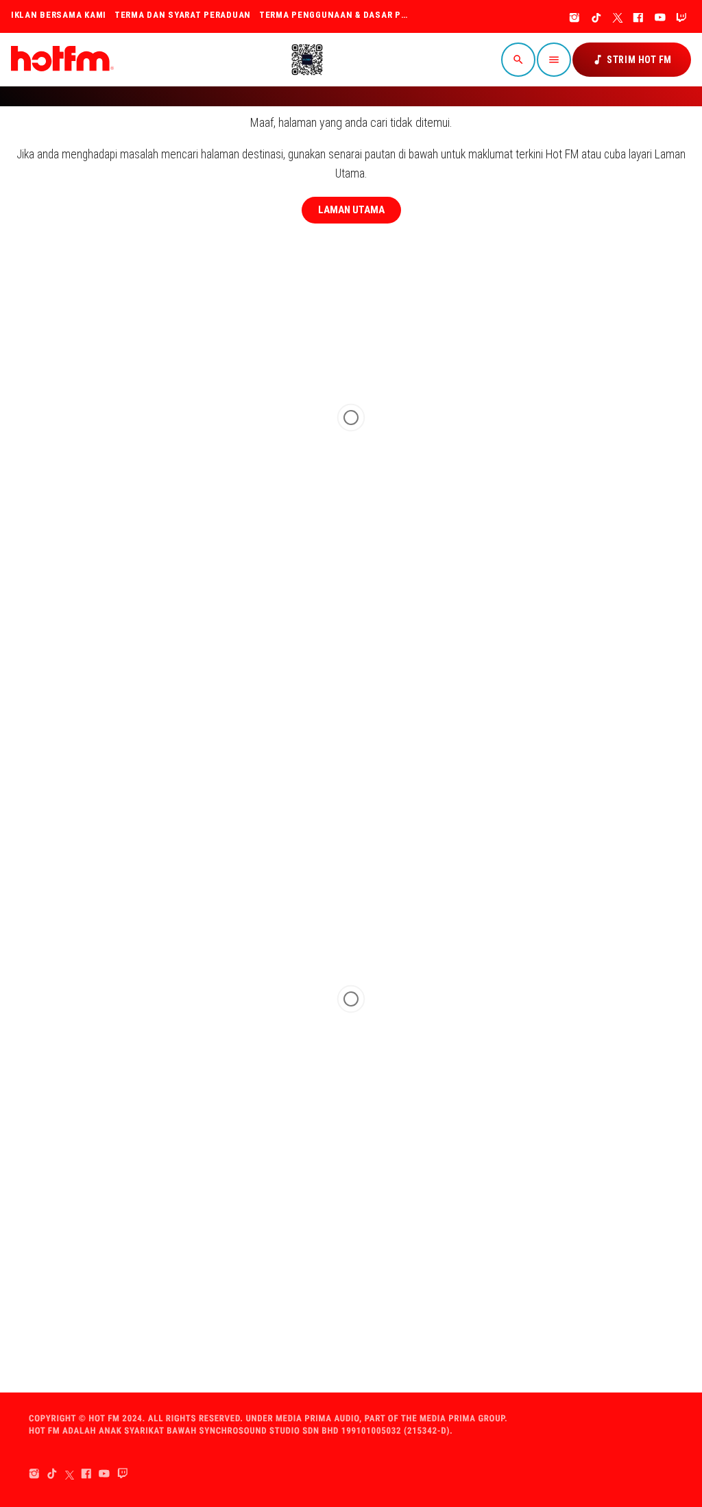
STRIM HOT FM (632, 59)
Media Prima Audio (317, 1419)
